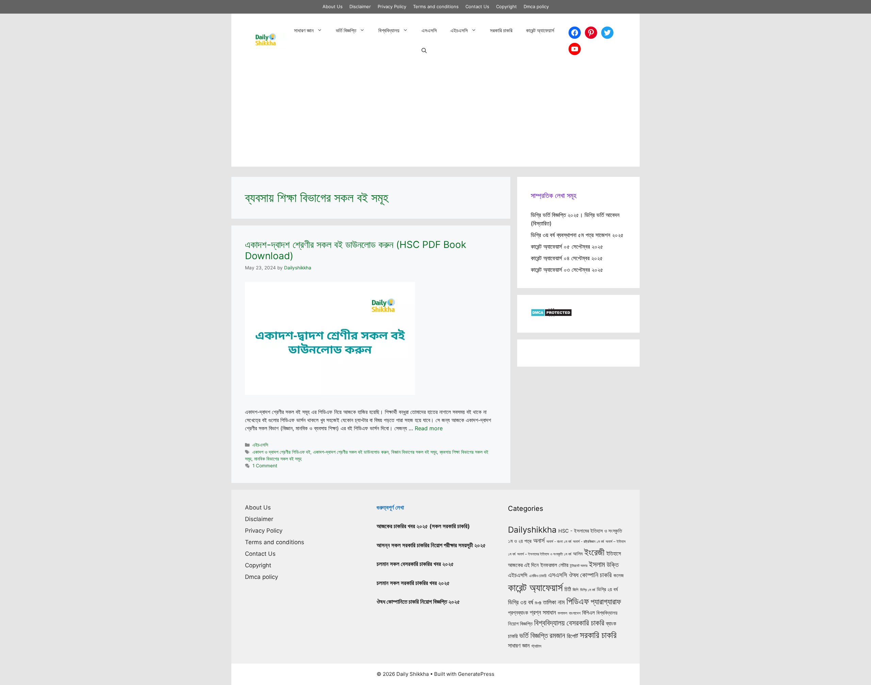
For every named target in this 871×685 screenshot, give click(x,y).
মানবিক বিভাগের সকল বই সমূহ (277, 459)
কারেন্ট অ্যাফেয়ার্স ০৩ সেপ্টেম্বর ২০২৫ (567, 269)
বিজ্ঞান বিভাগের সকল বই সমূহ (414, 452)
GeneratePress (476, 674)
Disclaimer (360, 6)
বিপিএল (588, 612)
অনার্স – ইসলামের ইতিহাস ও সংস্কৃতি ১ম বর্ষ (544, 554)
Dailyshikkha (532, 530)
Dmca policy (536, 6)
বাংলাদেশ (574, 613)
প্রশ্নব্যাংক (518, 612)
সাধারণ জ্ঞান (304, 30)
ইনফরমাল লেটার (554, 565)
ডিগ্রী (538, 603)
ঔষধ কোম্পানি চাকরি (590, 575)
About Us (333, 6)
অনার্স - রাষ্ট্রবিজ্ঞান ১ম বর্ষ (588, 541)
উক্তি (613, 564)
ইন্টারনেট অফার (578, 566)
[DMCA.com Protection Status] (551, 314)
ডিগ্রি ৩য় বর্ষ (520, 602)
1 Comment (264, 465)
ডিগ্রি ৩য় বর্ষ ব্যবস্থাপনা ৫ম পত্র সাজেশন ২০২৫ (577, 235)
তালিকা (549, 602)
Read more (429, 428)
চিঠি (567, 589)
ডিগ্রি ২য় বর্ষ (607, 589)
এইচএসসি (459, 30)
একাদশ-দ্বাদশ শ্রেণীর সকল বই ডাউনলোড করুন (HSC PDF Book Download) (355, 250)
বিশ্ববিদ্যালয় (388, 30)
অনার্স (539, 541)
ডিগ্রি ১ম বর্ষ (587, 589)
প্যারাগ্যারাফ (606, 601)
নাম (561, 602)
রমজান (557, 635)
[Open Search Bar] (424, 51)
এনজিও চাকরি (537, 575)
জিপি (575, 589)
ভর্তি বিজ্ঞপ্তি (346, 30)
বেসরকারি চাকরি (585, 622)
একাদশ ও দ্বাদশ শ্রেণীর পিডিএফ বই (281, 452)
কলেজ (618, 575)
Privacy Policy (392, 6)
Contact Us (477, 6)
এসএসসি (429, 30)
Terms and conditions (436, 6)
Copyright (506, 6)
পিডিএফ (577, 601)
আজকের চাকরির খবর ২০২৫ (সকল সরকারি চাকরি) (423, 526)
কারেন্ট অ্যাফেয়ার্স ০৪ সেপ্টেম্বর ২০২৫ (567, 258)
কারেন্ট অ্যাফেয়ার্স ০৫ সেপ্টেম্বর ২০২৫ (567, 246)
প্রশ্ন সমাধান (543, 612)
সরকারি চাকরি (501, 30)
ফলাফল (562, 613)
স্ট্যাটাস (536, 646)
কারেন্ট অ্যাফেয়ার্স (540, 30)
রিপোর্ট (572, 635)
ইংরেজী (594, 552)
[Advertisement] (435, 119)
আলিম (577, 553)
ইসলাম (597, 564)
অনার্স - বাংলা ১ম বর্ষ (558, 541)
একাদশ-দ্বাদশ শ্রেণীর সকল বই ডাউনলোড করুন (351, 452)
